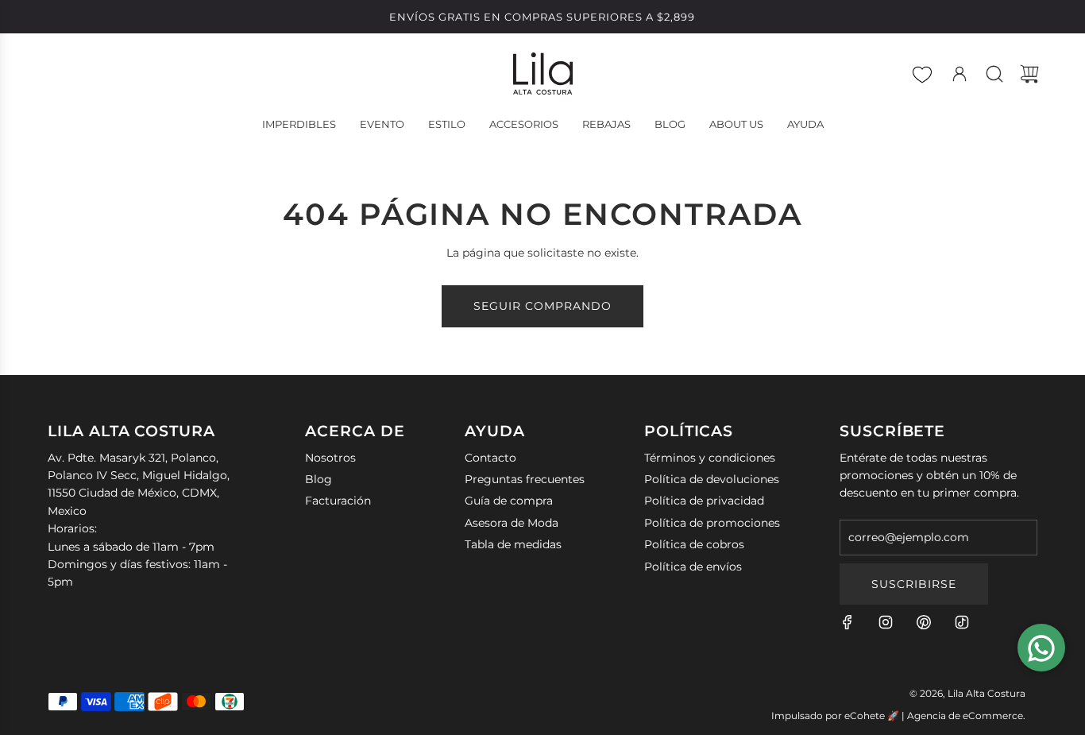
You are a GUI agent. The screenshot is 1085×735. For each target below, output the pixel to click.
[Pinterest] (923, 622)
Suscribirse (913, 584)
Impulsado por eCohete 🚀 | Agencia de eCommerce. (898, 715)
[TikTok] (961, 622)
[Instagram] (885, 622)
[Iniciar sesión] (959, 73)
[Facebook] (847, 622)
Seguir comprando (542, 306)
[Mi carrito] (1029, 73)
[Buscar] (994, 73)
